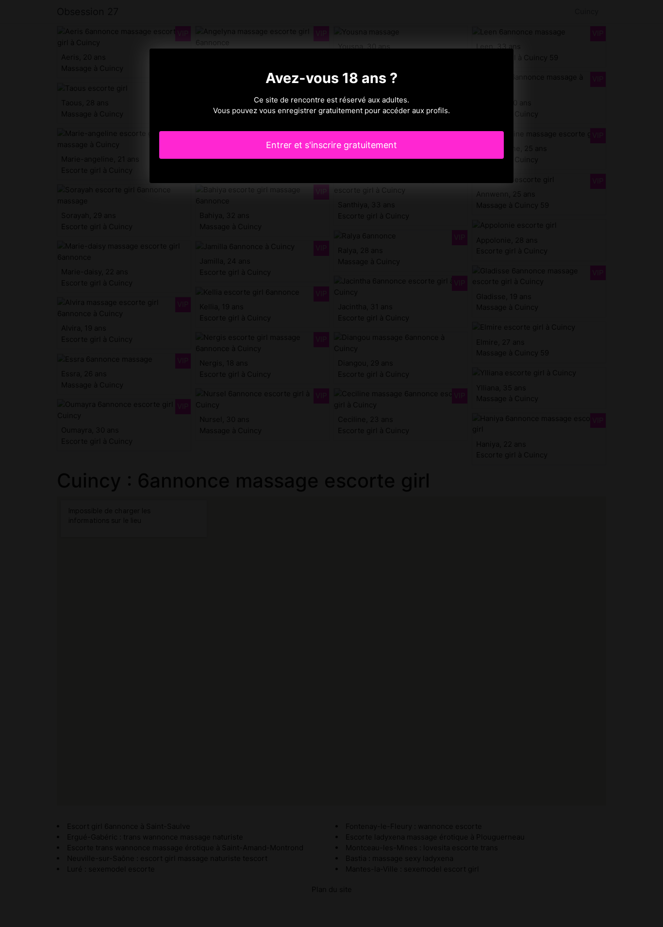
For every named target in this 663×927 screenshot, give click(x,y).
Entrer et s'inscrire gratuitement (331, 145)
